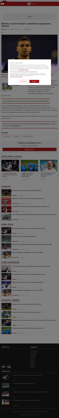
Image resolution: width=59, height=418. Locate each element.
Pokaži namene (24, 81)
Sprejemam (34, 81)
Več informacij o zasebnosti (23, 69)
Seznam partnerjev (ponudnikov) (16, 76)
